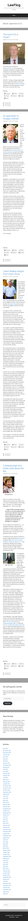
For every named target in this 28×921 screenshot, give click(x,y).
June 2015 (5, 862)
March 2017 (6, 823)
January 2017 (6, 827)
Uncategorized (8, 102)
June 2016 (5, 842)
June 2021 (5, 756)
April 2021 (5, 761)
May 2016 (5, 844)
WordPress (12, 917)
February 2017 (6, 825)
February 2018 (6, 804)
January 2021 (6, 763)
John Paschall (7, 104)
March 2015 (6, 868)
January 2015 (6, 873)
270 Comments (8, 105)
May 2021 (5, 759)
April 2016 (5, 846)
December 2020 (7, 765)
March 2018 (6, 802)
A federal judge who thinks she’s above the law (13, 468)
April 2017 (5, 821)
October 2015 (6, 854)
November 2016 (7, 831)
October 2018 (6, 790)
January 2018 (6, 806)
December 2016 (7, 829)
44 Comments (7, 674)
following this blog (12, 304)
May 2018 (5, 800)
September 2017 (7, 813)
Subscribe (7, 703)
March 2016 (6, 848)
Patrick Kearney (20, 538)
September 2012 (7, 889)
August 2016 (6, 837)
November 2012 (7, 885)
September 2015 (7, 856)
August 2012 (6, 891)
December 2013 (7, 883)
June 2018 (5, 798)
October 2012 (6, 887)
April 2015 (5, 866)
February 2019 (6, 781)
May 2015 (5, 864)
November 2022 (7, 752)
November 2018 (7, 788)
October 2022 (6, 754)
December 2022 (7, 750)
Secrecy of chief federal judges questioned (13, 625)
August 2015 (6, 858)
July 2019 (5, 777)
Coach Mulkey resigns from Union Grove (13, 272)
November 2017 (7, 808)
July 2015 (5, 860)
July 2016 (5, 839)
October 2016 (6, 833)
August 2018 (6, 794)
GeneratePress (18, 915)
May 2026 (5, 748)
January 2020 (6, 773)
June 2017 (5, 819)
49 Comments (7, 455)
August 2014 (6, 879)
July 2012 (5, 893)
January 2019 (6, 783)
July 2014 (5, 881)
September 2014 (7, 877)
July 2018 (5, 796)
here (20, 524)
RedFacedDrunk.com (8, 68)
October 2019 (6, 775)
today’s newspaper (19, 83)
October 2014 (6, 875)
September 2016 (7, 835)
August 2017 (6, 815)
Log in (17, 917)
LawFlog (14, 5)
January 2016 (6, 852)
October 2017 (6, 810)
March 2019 (6, 779)
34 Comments (7, 260)
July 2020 (5, 769)
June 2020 (5, 771)
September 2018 (7, 792)
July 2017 (5, 817)
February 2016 (6, 850)
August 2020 (6, 767)
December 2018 (7, 786)
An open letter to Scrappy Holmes (11, 117)
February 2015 (6, 871)
